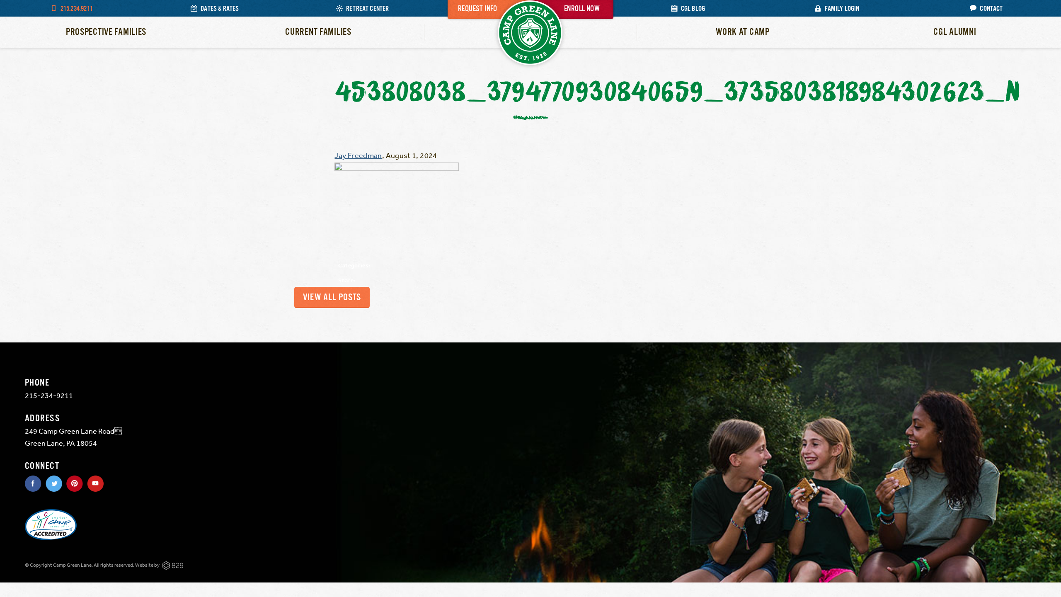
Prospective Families (106, 32)
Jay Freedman (358, 155)
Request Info (477, 9)
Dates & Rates (220, 9)
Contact (991, 9)
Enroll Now (582, 9)
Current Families (318, 32)
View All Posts (332, 297)
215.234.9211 (77, 9)
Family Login (842, 9)
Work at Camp (743, 32)
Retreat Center (367, 9)
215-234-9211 (49, 395)
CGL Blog (693, 9)
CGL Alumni (954, 32)
